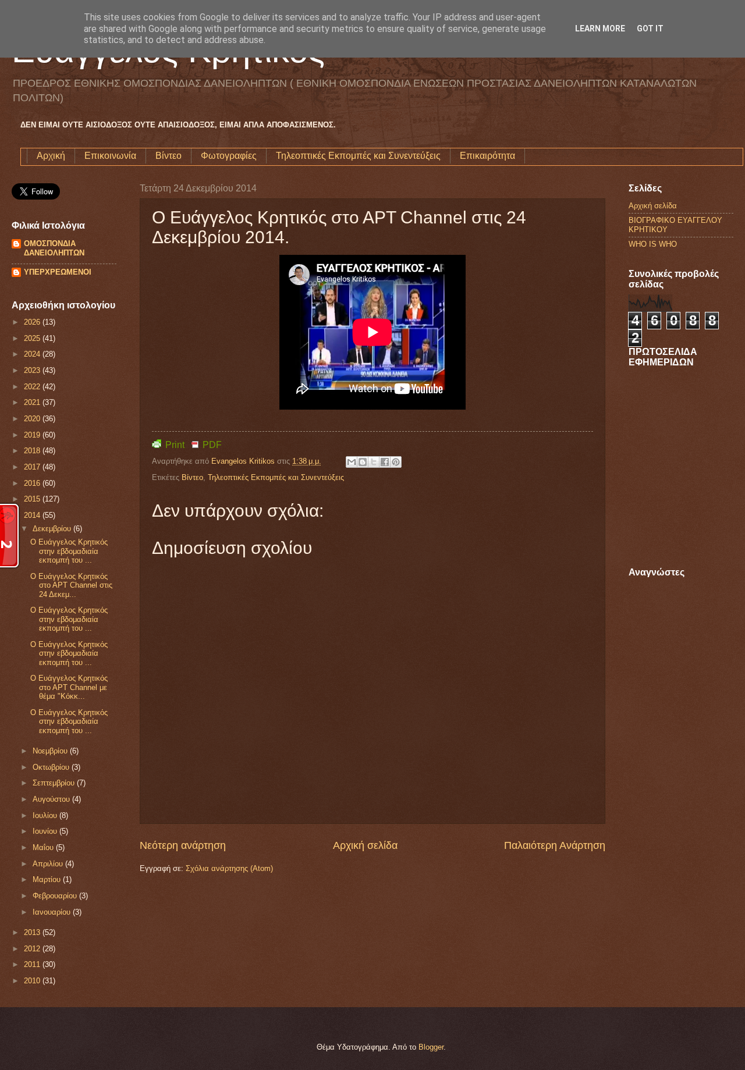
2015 (33, 499)
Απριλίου (49, 863)
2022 (33, 386)
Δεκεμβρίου (53, 528)
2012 (33, 948)
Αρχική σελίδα (365, 845)
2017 (33, 467)
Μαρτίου (48, 879)
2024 (33, 354)
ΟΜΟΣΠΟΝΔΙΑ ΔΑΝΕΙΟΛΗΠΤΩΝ (54, 248)
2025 (33, 338)
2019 (33, 435)
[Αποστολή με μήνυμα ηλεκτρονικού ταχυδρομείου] (351, 462)
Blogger (431, 1047)
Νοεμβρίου (51, 750)
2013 (33, 932)
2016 (33, 483)
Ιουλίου (46, 815)
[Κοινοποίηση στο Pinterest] (396, 462)
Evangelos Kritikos (244, 461)
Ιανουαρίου (53, 912)
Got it (650, 28)
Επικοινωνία (110, 156)
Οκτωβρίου (52, 767)
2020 (33, 418)
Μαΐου (44, 847)
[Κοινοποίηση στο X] (373, 462)
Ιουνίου (46, 831)
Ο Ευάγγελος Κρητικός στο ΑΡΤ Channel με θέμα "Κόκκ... (69, 687)
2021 (33, 402)
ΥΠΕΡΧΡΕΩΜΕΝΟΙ (57, 272)
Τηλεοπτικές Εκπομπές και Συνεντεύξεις (358, 156)
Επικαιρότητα (487, 156)
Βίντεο (168, 156)
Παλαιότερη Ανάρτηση (554, 845)
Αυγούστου (52, 799)
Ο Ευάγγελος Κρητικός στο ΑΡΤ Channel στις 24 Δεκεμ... (71, 585)
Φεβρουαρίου (56, 895)
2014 (33, 515)
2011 (33, 964)
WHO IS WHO (653, 244)
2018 (33, 450)
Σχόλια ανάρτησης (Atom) (229, 868)
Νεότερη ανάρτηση (183, 845)
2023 (33, 370)
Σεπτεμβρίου (55, 782)
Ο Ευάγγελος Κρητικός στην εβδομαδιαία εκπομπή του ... (69, 551)
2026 (33, 322)
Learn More (600, 28)
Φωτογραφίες (229, 156)
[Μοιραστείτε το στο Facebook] (385, 462)
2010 (33, 980)
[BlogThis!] (362, 462)
